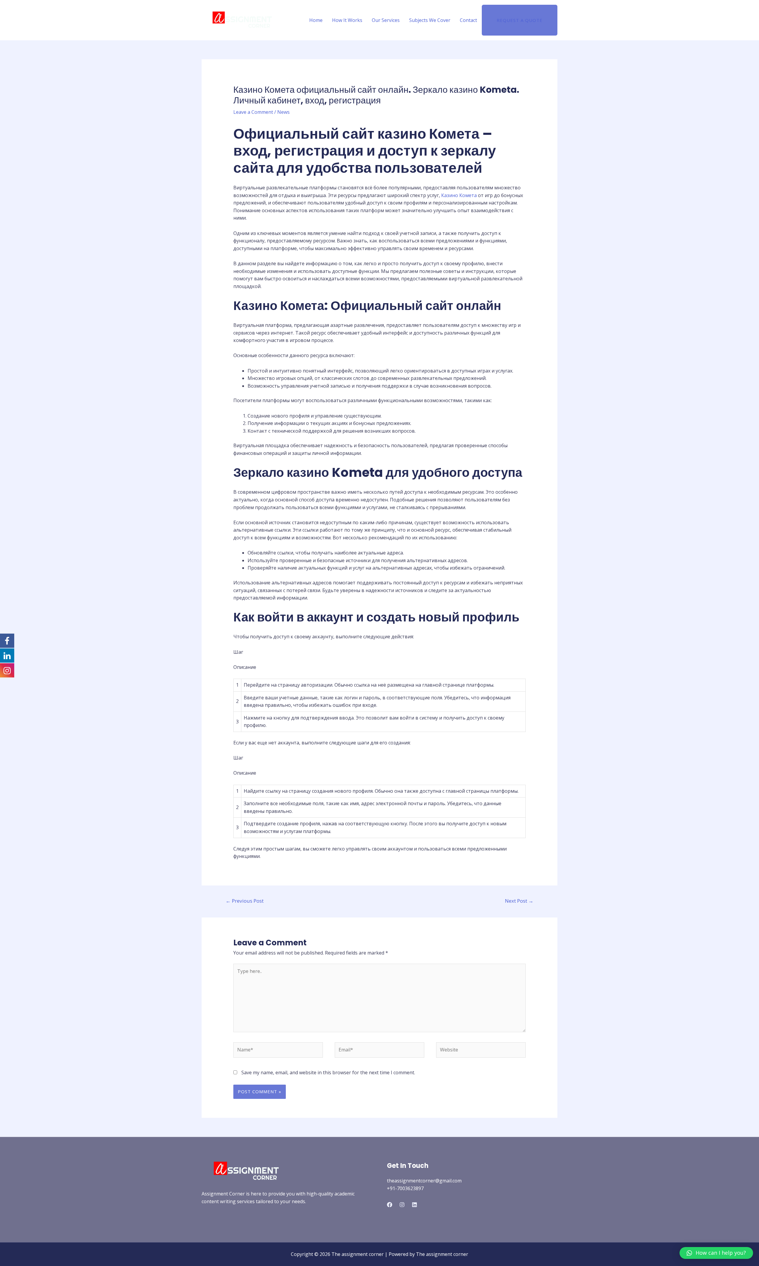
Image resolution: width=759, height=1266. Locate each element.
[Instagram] (402, 1204)
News (283, 112)
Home (316, 20)
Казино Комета (459, 195)
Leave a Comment (253, 112)
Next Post (519, 900)
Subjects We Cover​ (429, 20)
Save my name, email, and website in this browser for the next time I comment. (328, 1072)
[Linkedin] (414, 1204)
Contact (468, 20)
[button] (716, 1253)
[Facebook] (389, 1204)
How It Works (347, 20)
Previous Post (245, 900)
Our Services (386, 20)
